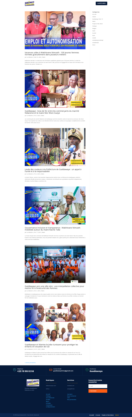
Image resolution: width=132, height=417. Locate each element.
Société (94, 33)
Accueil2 (91, 415)
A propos (69, 394)
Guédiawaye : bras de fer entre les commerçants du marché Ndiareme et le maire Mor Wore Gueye (52, 112)
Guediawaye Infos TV (97, 19)
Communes (49, 405)
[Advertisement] (66, 3)
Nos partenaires (71, 399)
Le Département (50, 407)
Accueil (48, 394)
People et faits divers (97, 23)
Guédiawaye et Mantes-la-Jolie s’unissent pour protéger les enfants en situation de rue (51, 345)
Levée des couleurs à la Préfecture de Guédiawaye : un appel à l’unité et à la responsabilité (53, 170)
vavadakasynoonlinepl (97, 40)
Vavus (93, 45)
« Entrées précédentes (30, 362)
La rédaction (30, 57)
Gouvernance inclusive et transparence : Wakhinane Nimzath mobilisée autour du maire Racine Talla (52, 228)
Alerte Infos (101, 3)
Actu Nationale (50, 398)
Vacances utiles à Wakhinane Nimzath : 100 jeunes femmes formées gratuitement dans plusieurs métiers (52, 53)
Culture (94, 16)
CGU (68, 398)
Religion (94, 28)
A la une (94, 14)
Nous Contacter (71, 396)
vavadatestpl (95, 42)
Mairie (43, 57)
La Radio (48, 403)
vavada (94, 38)
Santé (93, 31)
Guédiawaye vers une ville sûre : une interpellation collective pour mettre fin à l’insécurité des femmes (54, 287)
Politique (94, 26)
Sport (93, 35)
